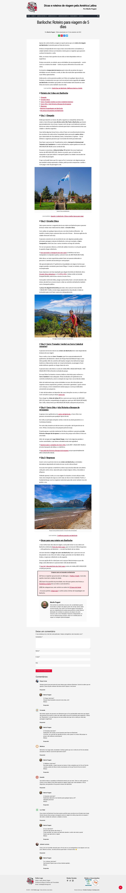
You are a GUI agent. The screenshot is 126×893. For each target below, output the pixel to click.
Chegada (43, 97)
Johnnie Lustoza (44, 844)
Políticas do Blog (39, 882)
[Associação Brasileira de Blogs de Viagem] (95, 882)
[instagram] (73, 880)
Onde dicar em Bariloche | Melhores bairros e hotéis (67, 88)
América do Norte (63, 16)
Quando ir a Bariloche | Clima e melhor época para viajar (67, 216)
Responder (42, 689)
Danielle (42, 777)
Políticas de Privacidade (52, 882)
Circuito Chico (45, 99)
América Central (41, 16)
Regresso (44, 106)
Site (37, 663)
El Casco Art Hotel (75, 587)
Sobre (33, 16)
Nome (38, 651)
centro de (64, 414)
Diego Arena (43, 681)
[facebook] (70, 880)
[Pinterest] (62, 36)
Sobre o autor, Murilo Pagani (42, 880)
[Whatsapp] (59, 36)
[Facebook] (64, 36)
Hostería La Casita (45, 584)
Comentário (39, 637)
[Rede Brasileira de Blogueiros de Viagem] (88, 882)
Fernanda (42, 710)
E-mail (38, 657)
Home (28, 16)
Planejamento (73, 16)
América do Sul (52, 16)
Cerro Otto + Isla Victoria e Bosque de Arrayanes (56, 104)
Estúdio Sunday (87, 890)
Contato (81, 16)
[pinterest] (67, 880)
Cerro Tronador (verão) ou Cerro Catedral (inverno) (57, 102)
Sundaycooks (96, 890)
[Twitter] (67, 36)
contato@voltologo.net (45, 884)
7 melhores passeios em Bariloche (67, 535)
